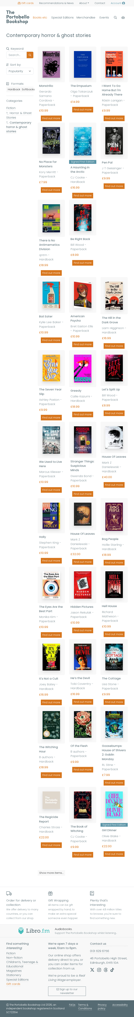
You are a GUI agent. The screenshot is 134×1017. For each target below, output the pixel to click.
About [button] (83, 3)
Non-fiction (14, 957)
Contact (100, 3)
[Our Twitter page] (92, 970)
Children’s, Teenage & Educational (22, 964)
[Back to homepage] (17, 17)
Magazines (14, 971)
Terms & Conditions (85, 1006)
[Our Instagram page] (99, 970)
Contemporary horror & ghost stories (18, 126)
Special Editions (62, 17)
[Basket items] (123, 17)
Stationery (13, 975)
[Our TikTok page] (112, 970)
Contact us (98, 944)
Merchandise (85, 17)
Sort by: (15, 65)
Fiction (11, 108)
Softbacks (28, 89)
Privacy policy (102, 1006)
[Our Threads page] (106, 970)
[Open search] (115, 17)
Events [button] (104, 17)
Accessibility (120, 1005)
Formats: (17, 84)
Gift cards (27, 3)
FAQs (72, 1005)
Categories (14, 101)
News (56, 3)
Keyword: (17, 49)
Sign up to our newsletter (68, 991)
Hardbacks (14, 89)
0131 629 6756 (99, 951)
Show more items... (51, 873)
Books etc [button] (40, 17)
